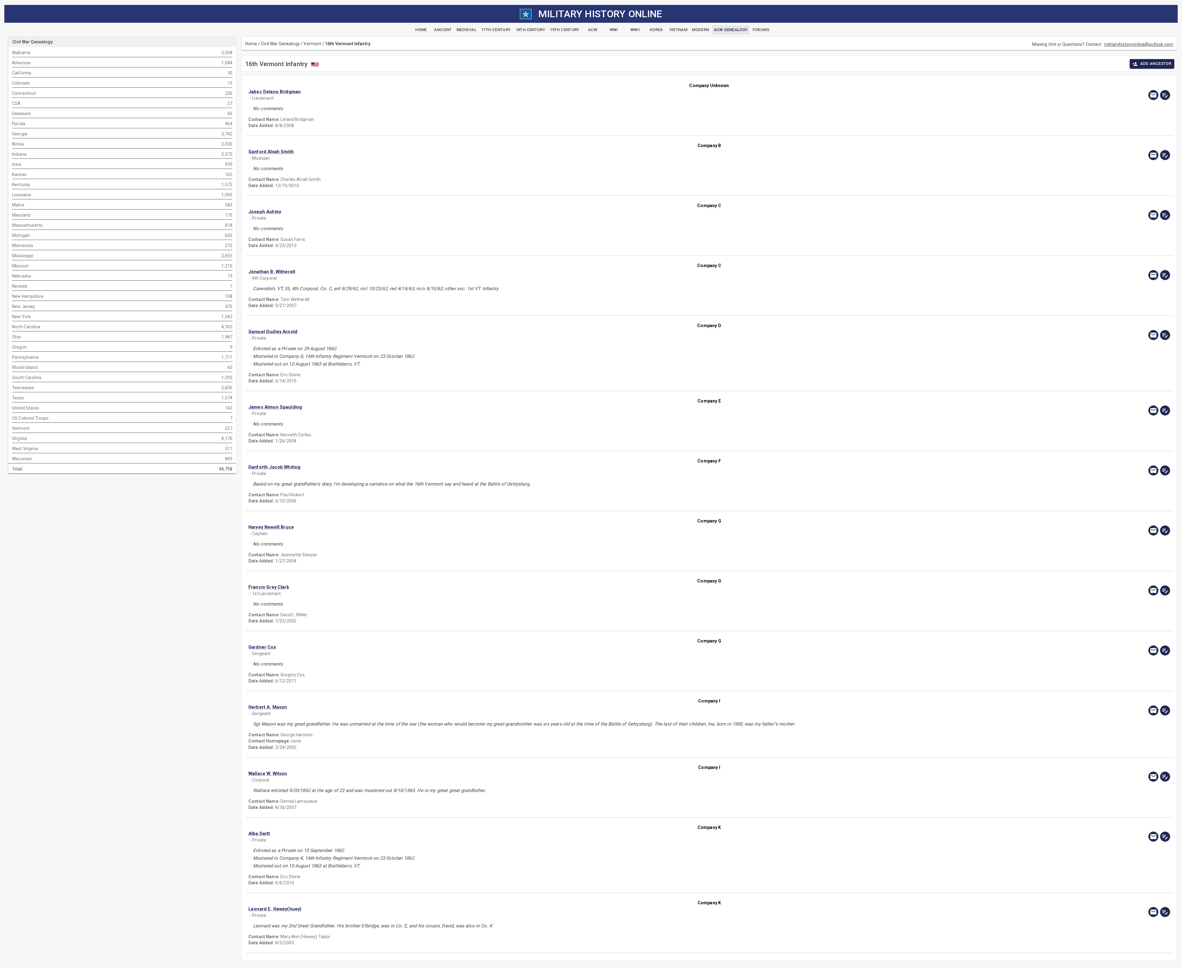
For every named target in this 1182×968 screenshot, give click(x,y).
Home (251, 43)
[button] (571, 92)
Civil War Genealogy (280, 43)
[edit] (1165, 95)
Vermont (312, 43)
